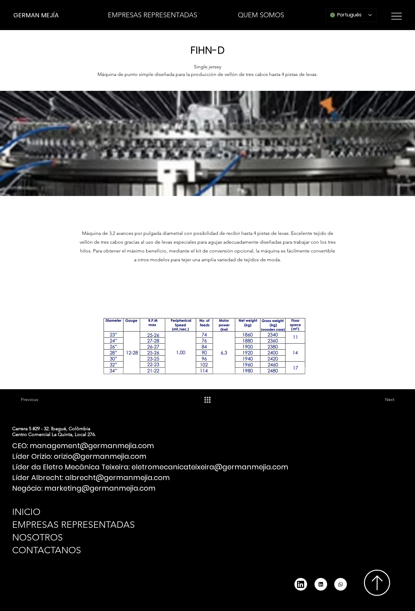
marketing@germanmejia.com (100, 488)
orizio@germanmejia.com (100, 456)
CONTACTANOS (46, 550)
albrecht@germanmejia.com (117, 477)
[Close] (340, 584)
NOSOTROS (37, 537)
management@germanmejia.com (92, 446)
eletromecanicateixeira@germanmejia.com (210, 467)
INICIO (26, 511)
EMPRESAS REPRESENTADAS (73, 524)
